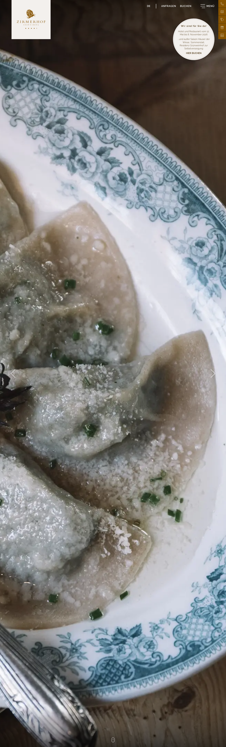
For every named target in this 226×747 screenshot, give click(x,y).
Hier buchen (194, 52)
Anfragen (168, 6)
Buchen (185, 6)
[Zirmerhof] (31, 19)
